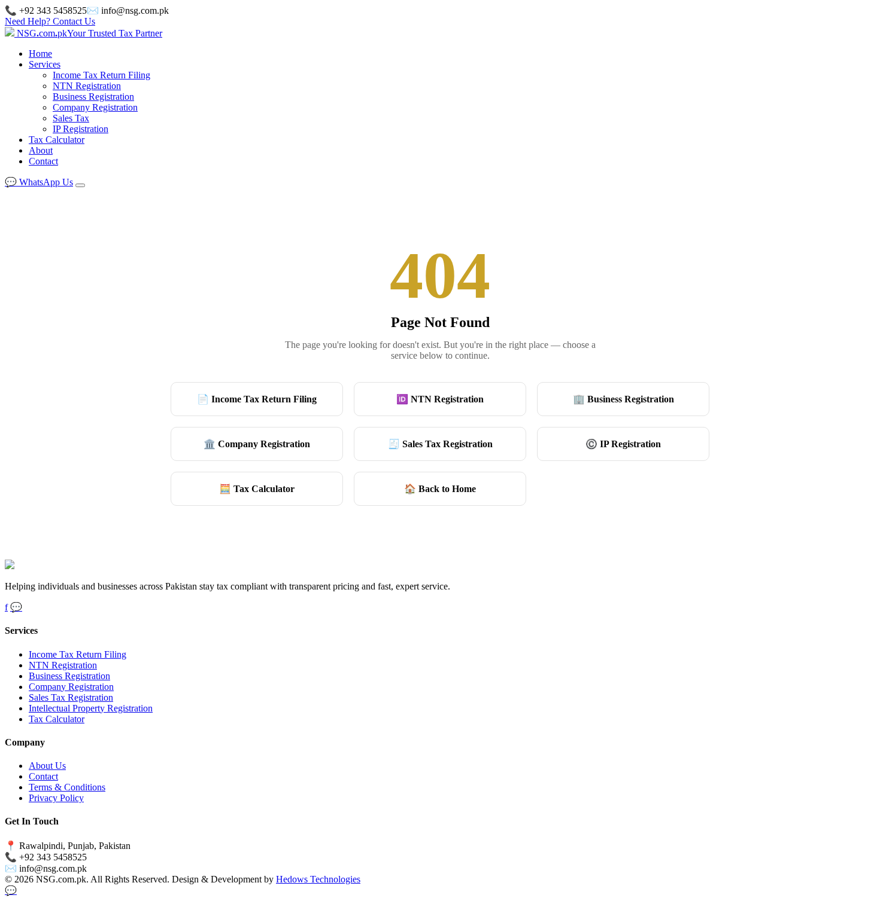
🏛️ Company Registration (257, 444)
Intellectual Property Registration (91, 708)
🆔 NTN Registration (440, 399)
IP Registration (80, 129)
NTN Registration (87, 86)
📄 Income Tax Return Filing (257, 399)
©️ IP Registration (623, 444)
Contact (43, 161)
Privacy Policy (56, 798)
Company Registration (95, 107)
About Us (47, 765)
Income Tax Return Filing (101, 75)
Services (44, 64)
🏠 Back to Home (440, 489)
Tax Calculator (56, 140)
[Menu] (80, 185)
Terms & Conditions (67, 787)
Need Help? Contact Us (50, 21)
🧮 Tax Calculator (257, 489)
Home (40, 53)
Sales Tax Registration (71, 697)
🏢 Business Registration (623, 399)
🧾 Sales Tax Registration (440, 444)
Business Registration (93, 96)
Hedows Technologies (318, 879)
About (41, 150)
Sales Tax (71, 118)
